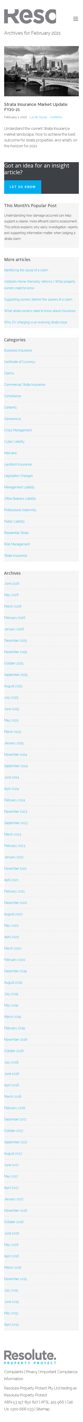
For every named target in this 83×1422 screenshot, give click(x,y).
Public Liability (14, 521)
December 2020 (15, 903)
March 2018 (12, 1096)
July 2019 (11, 994)
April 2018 (11, 1085)
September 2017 (15, 1142)
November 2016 (15, 1210)
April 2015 (11, 1324)
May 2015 (11, 1313)
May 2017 (11, 1176)
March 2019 (12, 1017)
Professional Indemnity (20, 510)
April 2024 (11, 789)
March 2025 (12, 732)
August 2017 (13, 1153)
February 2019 (14, 1028)
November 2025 (15, 652)
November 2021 (15, 868)
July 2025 (11, 697)
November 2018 (15, 1039)
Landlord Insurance (18, 464)
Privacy (32, 1372)
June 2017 (11, 1165)
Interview (10, 453)
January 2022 (14, 857)
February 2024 (14, 800)
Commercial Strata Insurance (24, 384)
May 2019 (11, 1005)
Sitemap (43, 1409)
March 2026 (12, 606)
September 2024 (16, 766)
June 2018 (11, 1074)
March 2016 (12, 1267)
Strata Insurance (15, 555)
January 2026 (14, 629)
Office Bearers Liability (20, 498)
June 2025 (11, 709)
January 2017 (13, 1199)
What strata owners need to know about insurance (39, 311)
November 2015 (15, 1279)
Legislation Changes (18, 476)
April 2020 (11, 937)
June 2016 (11, 1233)
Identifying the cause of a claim (26, 270)
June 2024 (11, 777)
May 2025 (11, 720)
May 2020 (11, 925)
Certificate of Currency (20, 362)
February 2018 (14, 1108)
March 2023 (12, 834)
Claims (9, 373)
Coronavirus (12, 419)
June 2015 (11, 1302)
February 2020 (14, 960)
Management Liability (19, 487)
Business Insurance (18, 350)
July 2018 (11, 1062)
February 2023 (14, 846)
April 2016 (11, 1256)
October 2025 (13, 663)
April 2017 (11, 1188)
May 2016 (11, 1245)
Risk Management (17, 544)
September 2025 (15, 675)
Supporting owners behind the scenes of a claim (38, 299)
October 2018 (14, 1051)
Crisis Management (18, 430)
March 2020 (12, 948)
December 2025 (15, 640)
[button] (76, 18)
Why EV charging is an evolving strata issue (35, 322)
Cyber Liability (14, 441)
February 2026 (14, 618)
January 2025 (14, 743)
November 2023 (15, 811)
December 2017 (15, 1119)
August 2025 (13, 686)
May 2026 (11, 595)
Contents (56, 117)
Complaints (13, 1372)
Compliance (12, 396)
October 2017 (13, 1131)
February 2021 (14, 891)
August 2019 (13, 982)
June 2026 (11, 583)
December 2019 (15, 971)
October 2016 (14, 1222)
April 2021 (11, 880)
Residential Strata (16, 533)
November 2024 (15, 754)
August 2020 (13, 914)
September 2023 (16, 823)
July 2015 (11, 1290)
